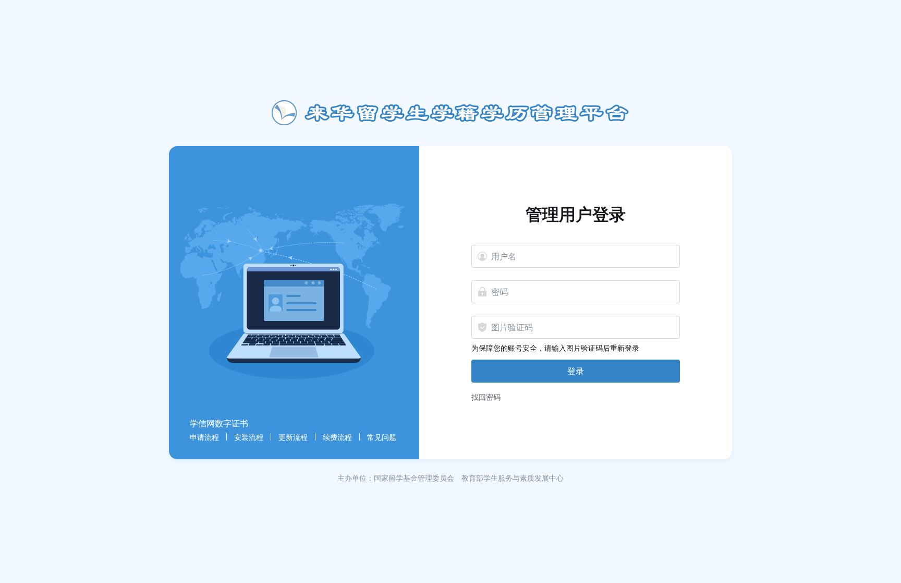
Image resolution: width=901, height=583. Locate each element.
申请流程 (204, 437)
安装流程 (248, 437)
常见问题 (381, 437)
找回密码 (486, 396)
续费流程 (337, 437)
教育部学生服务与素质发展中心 (512, 477)
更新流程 (293, 437)
